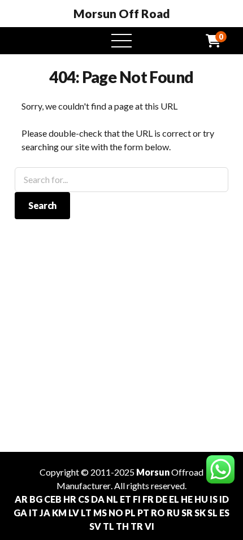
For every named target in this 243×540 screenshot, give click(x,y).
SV (95, 526)
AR (21, 499)
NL (112, 499)
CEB (53, 499)
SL (212, 512)
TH (122, 526)
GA (20, 512)
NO (116, 512)
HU (201, 499)
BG (35, 499)
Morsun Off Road (121, 13)
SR (187, 512)
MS (100, 512)
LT (86, 512)
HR (69, 499)
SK (200, 512)
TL (108, 526)
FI (137, 499)
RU (173, 512)
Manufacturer (84, 485)
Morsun (153, 472)
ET (125, 499)
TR (137, 526)
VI (149, 526)
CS (83, 499)
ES (224, 512)
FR (148, 499)
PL (130, 512)
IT (33, 512)
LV (73, 512)
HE (187, 499)
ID (224, 499)
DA (98, 499)
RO (158, 512)
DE (161, 499)
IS (214, 499)
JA (45, 512)
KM (59, 512)
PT (143, 512)
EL (174, 499)
